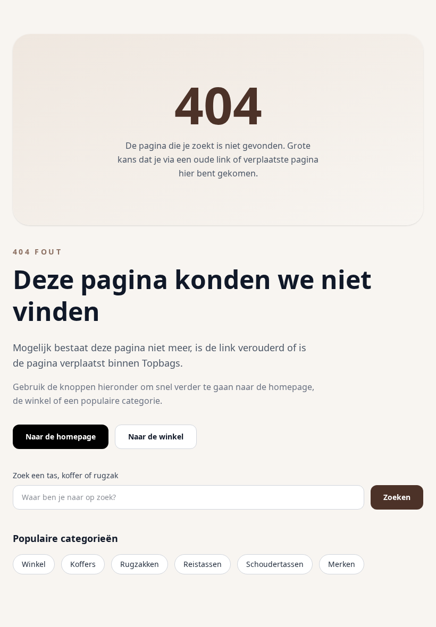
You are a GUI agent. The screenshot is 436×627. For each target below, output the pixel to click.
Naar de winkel (155, 436)
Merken (341, 564)
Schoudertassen (275, 564)
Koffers (83, 564)
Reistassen (202, 564)
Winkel (34, 564)
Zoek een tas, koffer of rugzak (65, 475)
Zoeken (396, 497)
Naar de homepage (61, 436)
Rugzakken (139, 564)
